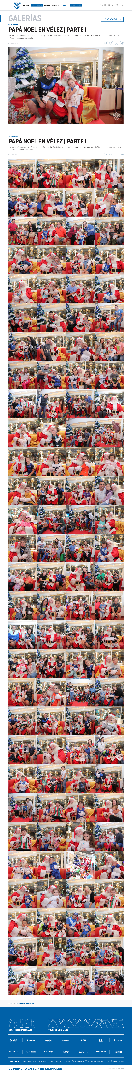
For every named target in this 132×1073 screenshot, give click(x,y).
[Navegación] (9, 5)
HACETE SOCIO (76, 5)
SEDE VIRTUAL (37, 5)
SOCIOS (65, 5)
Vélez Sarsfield (17, 5)
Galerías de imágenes (25, 1003)
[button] (106, 43)
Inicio (10, 1003)
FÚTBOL (47, 5)
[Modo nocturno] (120, 5)
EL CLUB (26, 5)
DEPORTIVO (56, 5)
